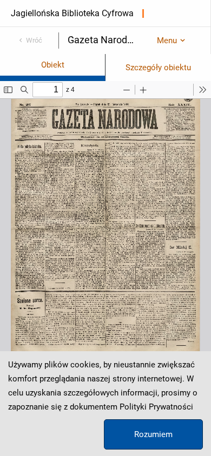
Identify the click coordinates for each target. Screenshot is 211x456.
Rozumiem (153, 434)
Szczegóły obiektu (158, 67)
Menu (167, 40)
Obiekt (52, 65)
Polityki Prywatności (156, 407)
